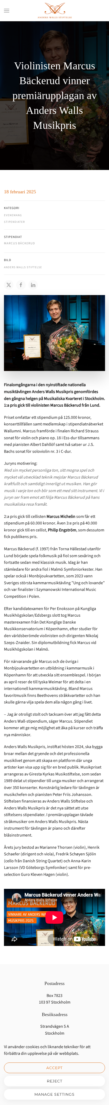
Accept (54, 1067)
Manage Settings (54, 1094)
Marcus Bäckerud (19, 243)
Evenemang (13, 215)
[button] (6, 10)
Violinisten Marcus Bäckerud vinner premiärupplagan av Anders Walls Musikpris (54, 95)
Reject (54, 1081)
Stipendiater (14, 222)
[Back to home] (54, 10)
